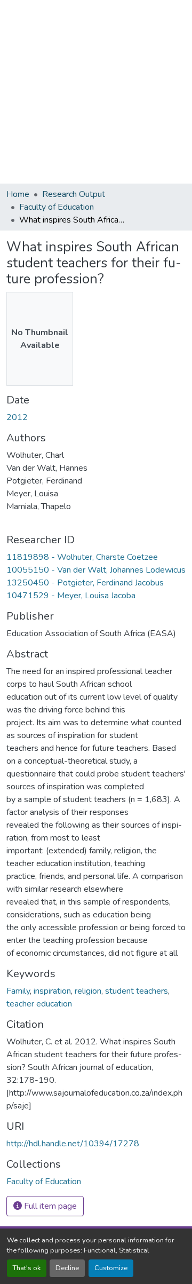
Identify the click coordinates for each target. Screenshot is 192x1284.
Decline (67, 1268)
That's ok (27, 1268)
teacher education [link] (39, 1004)
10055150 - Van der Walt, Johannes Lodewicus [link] (96, 570)
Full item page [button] (49, 1206)
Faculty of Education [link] (56, 207)
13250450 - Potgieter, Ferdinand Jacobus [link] (85, 583)
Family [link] (18, 991)
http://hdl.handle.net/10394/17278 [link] (72, 1144)
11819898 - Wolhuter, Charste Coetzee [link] (82, 557)
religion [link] (88, 991)
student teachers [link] (136, 991)
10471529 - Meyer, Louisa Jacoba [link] (70, 595)
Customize (110, 1268)
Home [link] (17, 194)
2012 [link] (17, 417)
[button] (43, 1181)
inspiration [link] (52, 991)
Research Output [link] (73, 194)
